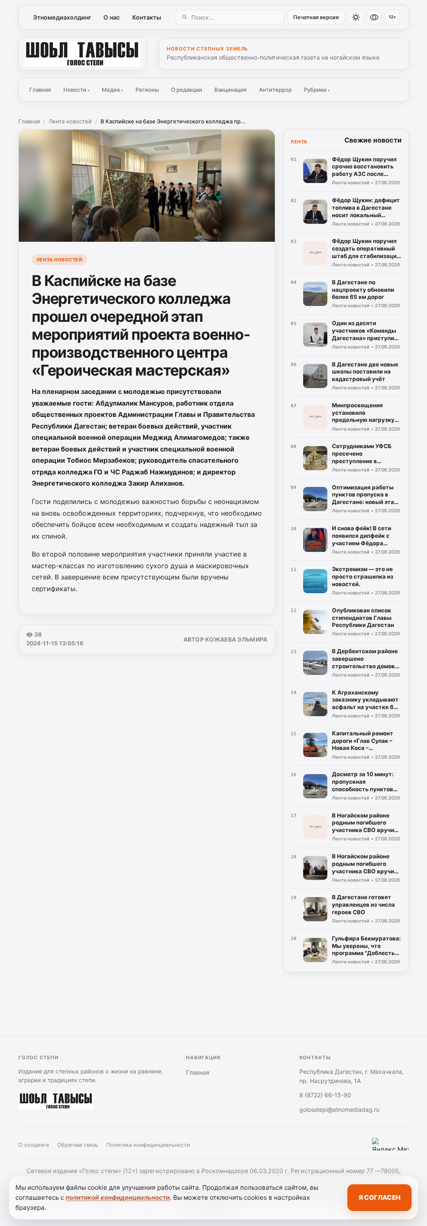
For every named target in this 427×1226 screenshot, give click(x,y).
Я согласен (379, 1197)
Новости (76, 89)
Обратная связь (77, 1145)
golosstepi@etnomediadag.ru (339, 1109)
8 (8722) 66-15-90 (325, 1094)
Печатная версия (316, 17)
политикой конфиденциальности (117, 1197)
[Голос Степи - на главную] (82, 53)
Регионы (147, 89)
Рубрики (317, 89)
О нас (111, 17)
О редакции (186, 89)
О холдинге (33, 1145)
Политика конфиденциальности (148, 1145)
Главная (40, 89)
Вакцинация (230, 89)
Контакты (146, 17)
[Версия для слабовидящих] (374, 17)
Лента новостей (70, 121)
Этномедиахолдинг (62, 17)
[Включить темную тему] (355, 17)
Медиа (112, 89)
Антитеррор (275, 89)
